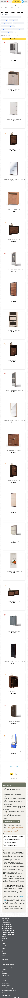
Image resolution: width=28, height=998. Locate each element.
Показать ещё (14, 766)
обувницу (8, 812)
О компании (4, 961)
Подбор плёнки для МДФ (7, 988)
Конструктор (15, 5)
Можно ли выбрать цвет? (10, 845)
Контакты (4, 969)
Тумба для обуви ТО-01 (14, 89)
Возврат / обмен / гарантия (8, 964)
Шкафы (3, 951)
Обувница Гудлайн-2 (14, 239)
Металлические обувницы (8, 26)
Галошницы (4, 20)
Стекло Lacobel (5, 983)
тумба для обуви (11, 827)
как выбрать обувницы (15, 824)
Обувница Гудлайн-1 (14, 149)
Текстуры (4, 980)
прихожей (21, 896)
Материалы (4, 978)
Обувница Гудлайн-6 (14, 601)
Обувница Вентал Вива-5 (14, 511)
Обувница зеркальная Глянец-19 (14, 59)
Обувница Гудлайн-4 (14, 360)
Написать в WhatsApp (8, 932)
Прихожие (4, 946)
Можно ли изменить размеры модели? (13, 836)
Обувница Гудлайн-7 (14, 691)
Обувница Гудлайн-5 (14, 480)
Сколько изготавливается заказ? (12, 839)
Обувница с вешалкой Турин (14, 571)
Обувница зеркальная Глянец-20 (14, 269)
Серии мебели (5, 982)
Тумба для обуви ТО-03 (14, 330)
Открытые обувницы (18, 23)
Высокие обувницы (18, 29)
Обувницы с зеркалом (7, 29)
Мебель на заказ (5, 975)
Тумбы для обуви (6, 17)
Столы (3, 948)
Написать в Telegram (8, 934)
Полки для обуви (16, 17)
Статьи (3, 977)
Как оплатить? (5, 966)
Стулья (3, 950)
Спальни (4, 956)
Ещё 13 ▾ (16, 32)
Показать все (14, 778)
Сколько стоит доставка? (10, 842)
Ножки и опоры (5, 993)
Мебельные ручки (6, 995)
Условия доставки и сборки (8, 967)
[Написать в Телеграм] (23, 1)
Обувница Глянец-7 (14, 721)
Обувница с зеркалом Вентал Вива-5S (14, 661)
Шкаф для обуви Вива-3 (14, 119)
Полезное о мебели (6, 985)
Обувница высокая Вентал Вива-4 (14, 300)
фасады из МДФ (6, 831)
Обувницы (4, 945)
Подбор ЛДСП (5, 987)
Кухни (3, 940)
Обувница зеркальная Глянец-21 (14, 390)
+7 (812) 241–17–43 (8, 928)
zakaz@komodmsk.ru (8, 930)
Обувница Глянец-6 (14, 631)
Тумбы (3, 943)
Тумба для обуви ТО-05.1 (14, 450)
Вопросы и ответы (6, 962)
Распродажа (8, 5)
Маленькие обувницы (7, 32)
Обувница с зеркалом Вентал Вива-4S (14, 420)
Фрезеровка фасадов (6, 992)
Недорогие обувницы (6, 23)
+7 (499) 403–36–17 (8, 926)
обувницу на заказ (12, 817)
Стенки (3, 955)
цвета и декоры (14, 831)
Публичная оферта (6, 971)
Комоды (21, 5)
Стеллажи (4, 953)
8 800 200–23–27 (7, 924)
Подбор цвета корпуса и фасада (9, 990)
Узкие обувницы (13, 20)
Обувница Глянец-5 (14, 541)
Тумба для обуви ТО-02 (14, 209)
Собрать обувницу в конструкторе (11, 821)
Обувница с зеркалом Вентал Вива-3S (14, 179)
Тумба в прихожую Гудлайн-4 (14, 752)
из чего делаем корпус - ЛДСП (14, 830)
